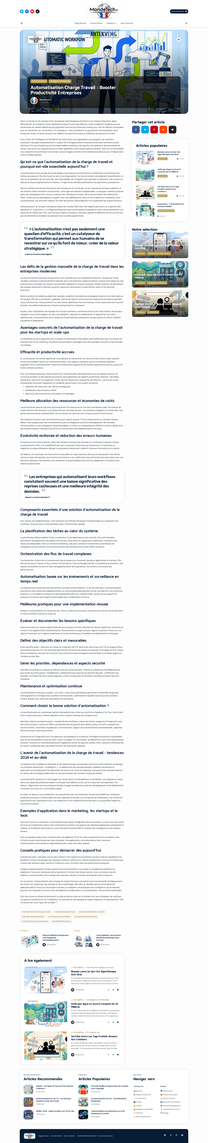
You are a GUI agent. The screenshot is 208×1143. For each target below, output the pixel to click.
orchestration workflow (60, 917)
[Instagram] (176, 1135)
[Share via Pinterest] (154, 129)
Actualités (78, 967)
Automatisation (39, 81)
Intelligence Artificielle (60, 81)
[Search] (22, 23)
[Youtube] (32, 11)
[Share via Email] (118, 990)
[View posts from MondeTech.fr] (34, 101)
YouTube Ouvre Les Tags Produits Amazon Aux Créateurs (168, 188)
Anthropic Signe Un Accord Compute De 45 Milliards (168, 170)
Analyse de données (166, 211)
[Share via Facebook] (108, 990)
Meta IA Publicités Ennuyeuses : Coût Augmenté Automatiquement (55, 937)
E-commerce (93, 1032)
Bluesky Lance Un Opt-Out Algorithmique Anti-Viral (168, 153)
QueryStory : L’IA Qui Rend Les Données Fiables (170, 205)
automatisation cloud (65, 912)
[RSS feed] (182, 1135)
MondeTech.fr (46, 100)
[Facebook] (27, 11)
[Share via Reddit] (163, 129)
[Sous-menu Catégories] (116, 23)
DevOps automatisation (33, 917)
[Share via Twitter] (113, 990)
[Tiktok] (37, 11)
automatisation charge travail (36, 912)
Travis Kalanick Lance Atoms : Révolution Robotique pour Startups (109, 937)
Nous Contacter (177, 11)
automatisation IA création (92, 912)
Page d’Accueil (80, 23)
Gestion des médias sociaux (100, 967)
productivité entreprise (86, 917)
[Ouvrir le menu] (186, 23)
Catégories (110, 23)
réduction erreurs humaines (35, 921)
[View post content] (30, 941)
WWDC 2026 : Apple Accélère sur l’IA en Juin (55, 1111)
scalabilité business (62, 921)
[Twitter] (22, 11)
